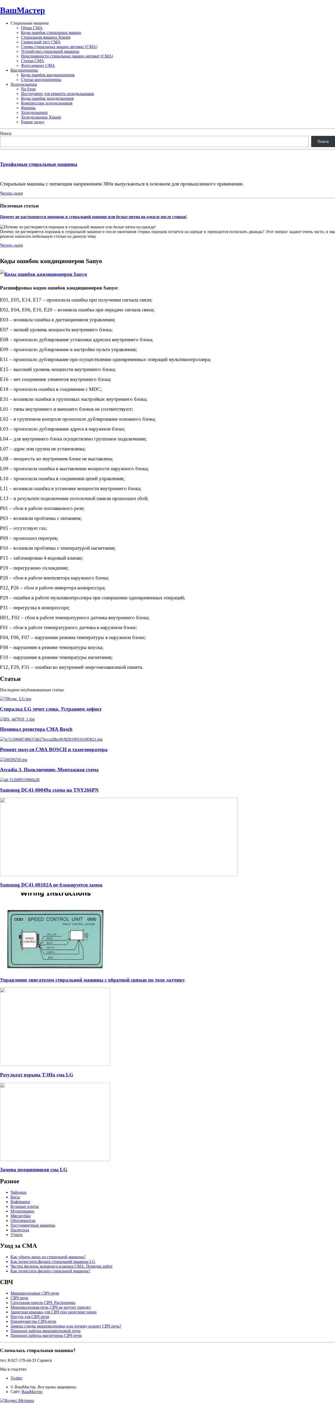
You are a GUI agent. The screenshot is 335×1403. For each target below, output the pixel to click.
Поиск (6, 133)
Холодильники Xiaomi (41, 117)
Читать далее (11, 193)
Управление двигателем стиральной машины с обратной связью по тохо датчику (92, 980)
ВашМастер (22, 10)
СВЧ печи (19, 1298)
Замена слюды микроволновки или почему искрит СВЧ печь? (65, 1326)
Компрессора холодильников (46, 103)
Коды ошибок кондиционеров (48, 75)
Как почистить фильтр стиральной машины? (50, 1271)
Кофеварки (20, 1201)
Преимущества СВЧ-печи (33, 1321)
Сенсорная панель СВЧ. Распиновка (42, 1302)
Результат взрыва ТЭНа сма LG (36, 1074)
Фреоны (28, 108)
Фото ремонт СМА (38, 65)
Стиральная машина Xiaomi (45, 37)
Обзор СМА (32, 28)
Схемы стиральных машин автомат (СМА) (59, 46)
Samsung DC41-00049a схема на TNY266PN (49, 790)
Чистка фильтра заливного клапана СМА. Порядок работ (61, 1266)
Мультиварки (22, 1211)
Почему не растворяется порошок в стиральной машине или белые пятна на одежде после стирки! (93, 216)
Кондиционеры (24, 70)
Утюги (16, 1234)
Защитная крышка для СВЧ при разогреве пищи (53, 1312)
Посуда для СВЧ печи (29, 1316)
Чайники (18, 1192)
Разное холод (32, 122)
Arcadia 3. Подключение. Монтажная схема (49, 769)
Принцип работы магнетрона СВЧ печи (46, 1335)
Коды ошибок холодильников (47, 98)
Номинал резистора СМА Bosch (36, 729)
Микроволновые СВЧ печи (34, 1293)
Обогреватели (23, 1220)
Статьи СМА (32, 61)
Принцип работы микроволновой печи (45, 1331)
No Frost (28, 89)
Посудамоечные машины (32, 1225)
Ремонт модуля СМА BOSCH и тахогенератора (54, 749)
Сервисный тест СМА (41, 42)
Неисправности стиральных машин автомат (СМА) (67, 56)
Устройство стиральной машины (50, 51)
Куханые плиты (24, 1206)
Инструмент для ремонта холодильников (57, 93)
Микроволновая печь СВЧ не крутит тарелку (50, 1307)
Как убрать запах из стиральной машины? (48, 1257)
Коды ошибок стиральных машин (51, 32)
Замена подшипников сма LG (33, 1169)
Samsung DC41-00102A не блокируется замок (51, 885)
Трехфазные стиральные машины (38, 164)
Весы (15, 1197)
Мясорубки (20, 1216)
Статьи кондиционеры (41, 79)
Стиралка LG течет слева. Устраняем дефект (51, 709)
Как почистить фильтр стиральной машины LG (52, 1261)
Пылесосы (19, 1230)
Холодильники (23, 84)
